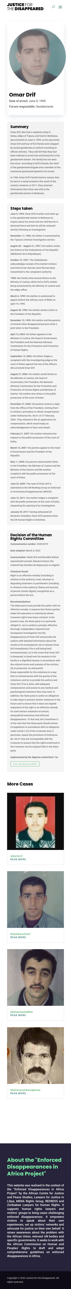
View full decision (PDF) (25, 763)
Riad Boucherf (20, 934)
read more (18, 859)
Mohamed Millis (21, 1012)
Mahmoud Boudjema (25, 1090)
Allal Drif (16, 856)
